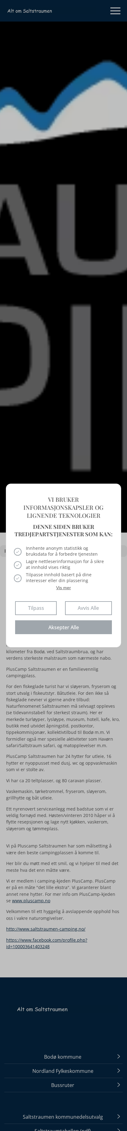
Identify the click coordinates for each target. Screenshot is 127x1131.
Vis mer (63, 587)
